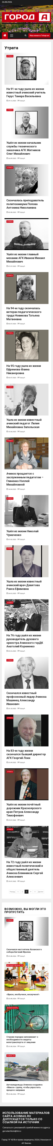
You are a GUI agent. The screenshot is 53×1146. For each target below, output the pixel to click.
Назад (12, 891)
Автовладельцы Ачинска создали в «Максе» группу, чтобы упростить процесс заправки (24, 1087)
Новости (11, 1056)
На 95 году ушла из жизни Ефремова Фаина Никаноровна (23, 369)
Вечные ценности (15, 965)
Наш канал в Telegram (39, 35)
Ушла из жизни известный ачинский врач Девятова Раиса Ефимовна (24, 585)
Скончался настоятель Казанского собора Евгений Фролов (24, 950)
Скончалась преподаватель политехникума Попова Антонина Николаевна (25, 204)
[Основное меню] (11, 35)
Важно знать (12, 1008)
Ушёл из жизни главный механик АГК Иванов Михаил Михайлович (25, 258)
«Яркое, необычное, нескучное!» (22, 994)
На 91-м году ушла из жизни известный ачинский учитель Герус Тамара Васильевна (26, 92)
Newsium (45, 1139)
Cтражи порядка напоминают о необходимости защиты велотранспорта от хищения (22, 1039)
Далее (40, 891)
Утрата (10, 56)
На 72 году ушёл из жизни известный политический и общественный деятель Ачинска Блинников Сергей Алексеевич (24, 869)
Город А (22, 101)
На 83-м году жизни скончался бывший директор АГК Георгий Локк (26, 754)
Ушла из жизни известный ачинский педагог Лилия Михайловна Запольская (24, 423)
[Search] (25, 35)
